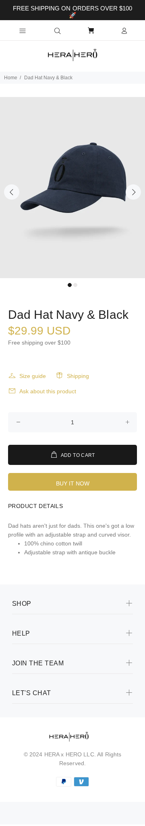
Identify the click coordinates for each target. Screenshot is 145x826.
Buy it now (72, 483)
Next (133, 192)
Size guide (32, 376)
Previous (11, 192)
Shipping (78, 376)
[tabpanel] (72, 187)
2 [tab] (75, 285)
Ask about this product (47, 391)
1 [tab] (70, 285)
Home (10, 78)
